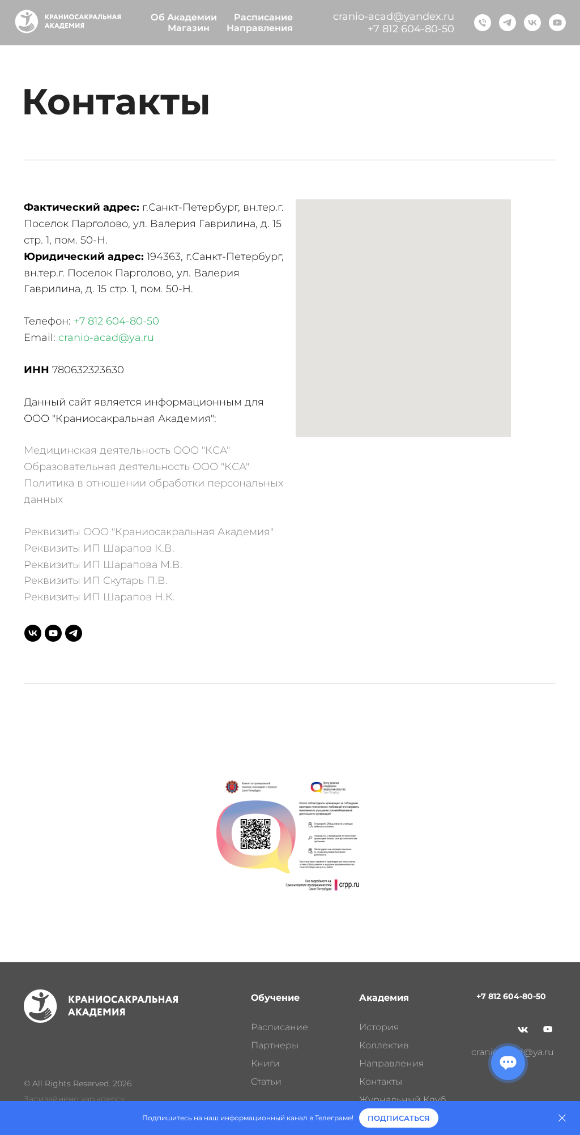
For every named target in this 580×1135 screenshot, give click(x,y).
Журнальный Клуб (402, 1099)
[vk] (532, 22)
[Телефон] (482, 22)
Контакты (380, 1081)
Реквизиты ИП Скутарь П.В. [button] (96, 580)
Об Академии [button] (184, 17)
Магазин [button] (189, 28)
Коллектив (384, 1045)
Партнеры (274, 1045)
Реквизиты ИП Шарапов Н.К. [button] (99, 597)
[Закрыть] (562, 1118)
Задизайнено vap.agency (74, 1099)
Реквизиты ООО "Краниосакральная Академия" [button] (149, 532)
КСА (235, 466)
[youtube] (557, 22)
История (379, 1027)
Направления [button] (260, 28)
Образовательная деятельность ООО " (124, 466)
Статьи (266, 1081)
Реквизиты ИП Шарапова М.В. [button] (103, 564)
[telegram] (507, 22)
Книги (265, 1063)
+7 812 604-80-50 (411, 29)
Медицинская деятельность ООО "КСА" (127, 450)
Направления (391, 1063)
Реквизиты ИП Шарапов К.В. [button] (99, 548)
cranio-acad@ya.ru (106, 337)
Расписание (263, 17)
